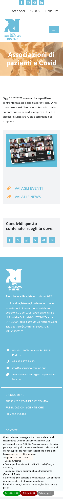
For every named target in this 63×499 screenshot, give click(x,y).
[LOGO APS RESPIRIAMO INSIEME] (12, 20)
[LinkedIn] (27, 240)
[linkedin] (41, 2)
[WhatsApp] (35, 240)
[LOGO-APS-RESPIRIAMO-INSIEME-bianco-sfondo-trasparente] (14, 270)
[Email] (52, 240)
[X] (18, 240)
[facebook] (21, 2)
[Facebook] (9, 240)
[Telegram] (43, 240)
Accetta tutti (11, 493)
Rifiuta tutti (29, 493)
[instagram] (28, 2)
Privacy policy (46, 493)
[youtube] (34, 2)
